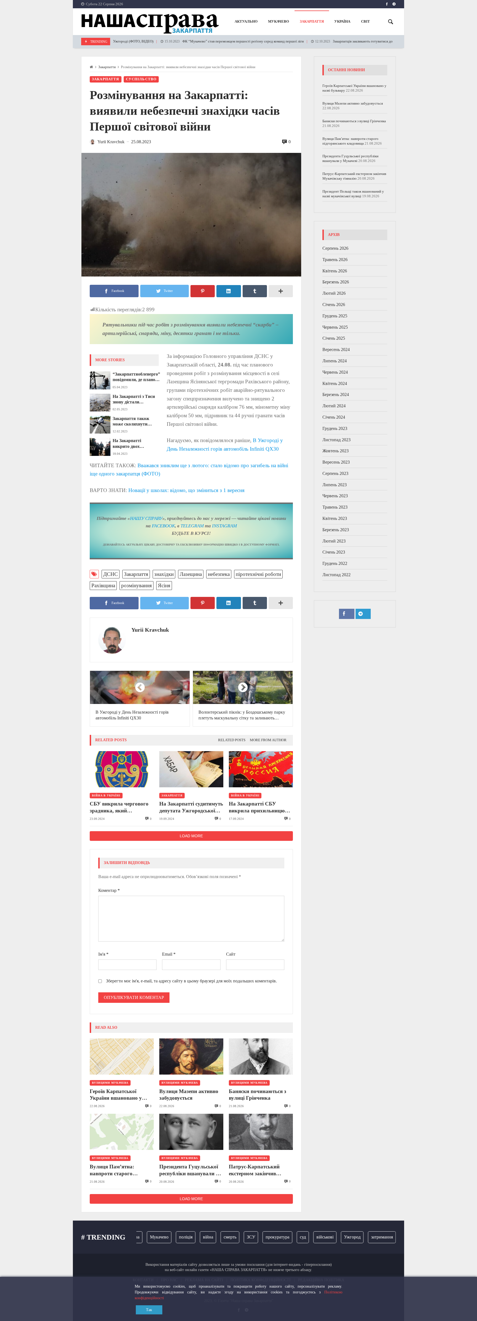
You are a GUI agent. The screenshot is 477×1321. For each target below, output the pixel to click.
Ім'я (103, 954)
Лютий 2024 (334, 405)
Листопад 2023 (336, 439)
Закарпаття (107, 67)
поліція (167, 1237)
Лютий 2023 (334, 541)
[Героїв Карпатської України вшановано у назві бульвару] (122, 1056)
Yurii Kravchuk (150, 630)
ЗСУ (232, 1237)
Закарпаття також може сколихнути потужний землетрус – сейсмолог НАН (135, 421)
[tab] (232, 740)
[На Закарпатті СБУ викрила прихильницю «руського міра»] (261, 769)
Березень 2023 (335, 529)
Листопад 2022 (336, 574)
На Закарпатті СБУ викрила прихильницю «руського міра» (257, 807)
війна (189, 1237)
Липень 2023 (334, 484)
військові (306, 1237)
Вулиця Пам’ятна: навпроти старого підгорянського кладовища (112, 1170)
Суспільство (141, 79)
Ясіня (164, 585)
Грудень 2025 (334, 315)
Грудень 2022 (334, 563)
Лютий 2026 (334, 293)
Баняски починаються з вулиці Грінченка (257, 1094)
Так (149, 1310)
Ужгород (333, 1237)
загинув (392, 1237)
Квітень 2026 (334, 271)
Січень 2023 (333, 552)
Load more (191, 836)
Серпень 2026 (335, 248)
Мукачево (140, 1237)
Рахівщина (103, 585)
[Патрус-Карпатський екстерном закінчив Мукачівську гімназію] (261, 1132)
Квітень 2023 (334, 518)
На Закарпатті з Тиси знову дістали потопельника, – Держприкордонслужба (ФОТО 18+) (136, 399)
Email (169, 954)
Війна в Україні (106, 795)
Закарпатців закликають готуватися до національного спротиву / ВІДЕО (353, 41)
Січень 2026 (333, 304)
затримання (363, 1237)
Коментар (109, 890)
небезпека (219, 574)
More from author (268, 740)
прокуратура (259, 1237)
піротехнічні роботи (258, 574)
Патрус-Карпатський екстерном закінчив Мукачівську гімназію (255, 1170)
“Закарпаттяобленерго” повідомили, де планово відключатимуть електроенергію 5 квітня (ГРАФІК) (136, 377)
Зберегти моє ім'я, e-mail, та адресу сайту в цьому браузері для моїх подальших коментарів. (191, 981)
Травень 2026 (335, 259)
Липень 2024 (334, 360)
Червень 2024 (335, 372)
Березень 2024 (335, 394)
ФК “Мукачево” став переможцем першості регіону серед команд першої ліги (207, 41)
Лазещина (191, 574)
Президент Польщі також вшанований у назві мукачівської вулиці (353, 193)
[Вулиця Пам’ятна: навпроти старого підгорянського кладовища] (122, 1132)
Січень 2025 (333, 338)
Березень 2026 (335, 282)
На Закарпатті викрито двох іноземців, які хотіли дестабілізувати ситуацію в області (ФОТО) (133, 443)
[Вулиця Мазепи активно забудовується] (191, 1056)
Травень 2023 (335, 507)
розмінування (136, 585)
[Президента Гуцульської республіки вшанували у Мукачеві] (191, 1132)
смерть (211, 1237)
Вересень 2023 (336, 462)
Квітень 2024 (334, 383)
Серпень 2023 (335, 473)
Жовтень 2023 (335, 450)
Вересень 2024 (336, 349)
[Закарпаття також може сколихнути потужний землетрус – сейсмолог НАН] (100, 425)
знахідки (164, 574)
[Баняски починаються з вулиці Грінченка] (261, 1056)
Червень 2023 (335, 496)
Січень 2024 (333, 417)
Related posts (231, 740)
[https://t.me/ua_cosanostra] (394, 4)
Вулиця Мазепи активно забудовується (188, 1094)
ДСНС (110, 574)
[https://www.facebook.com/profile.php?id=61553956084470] (387, 4)
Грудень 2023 (334, 428)
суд (284, 1237)
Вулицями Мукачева (110, 1082)
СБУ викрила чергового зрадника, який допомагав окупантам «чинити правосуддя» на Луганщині (119, 807)
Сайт (230, 954)
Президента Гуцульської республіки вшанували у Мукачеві (189, 1170)
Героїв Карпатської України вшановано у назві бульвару (116, 1095)
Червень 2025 (335, 327)
